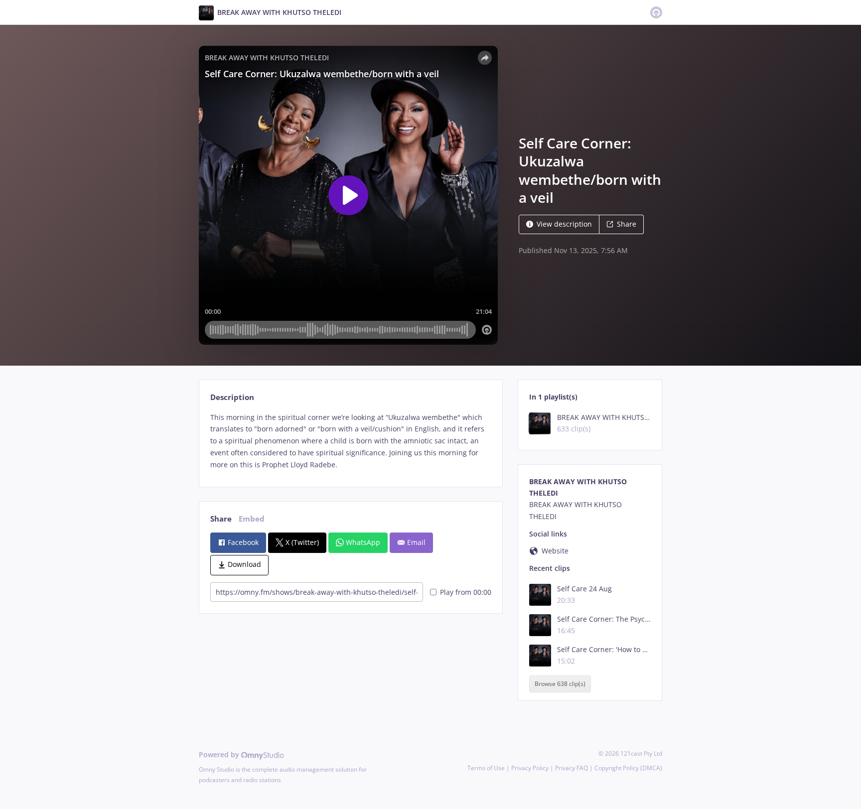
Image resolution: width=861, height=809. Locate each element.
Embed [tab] (252, 519)
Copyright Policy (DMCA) (628, 768)
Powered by (220, 754)
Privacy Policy (530, 768)
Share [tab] (221, 519)
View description (564, 224)
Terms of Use (486, 768)
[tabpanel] (350, 441)
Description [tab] (232, 397)
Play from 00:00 (465, 592)
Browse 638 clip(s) (560, 683)
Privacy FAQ (571, 768)
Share (626, 224)
